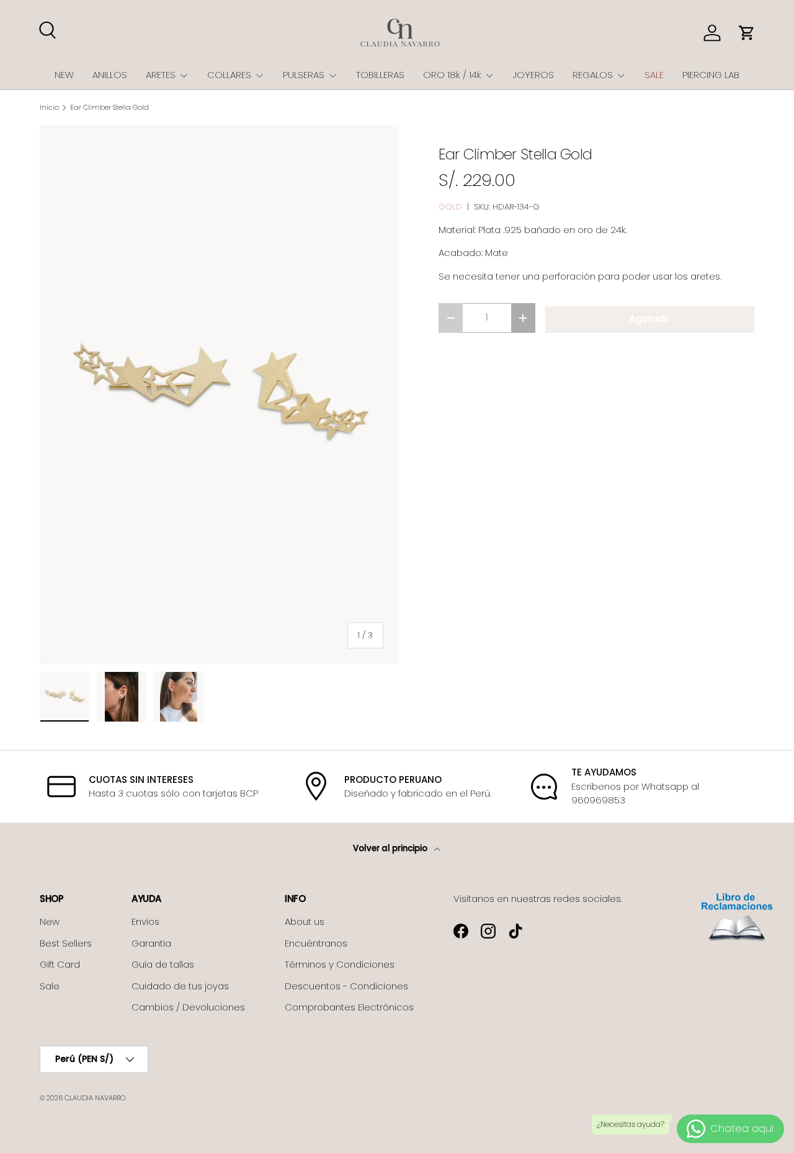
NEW (64, 74)
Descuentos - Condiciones (346, 985)
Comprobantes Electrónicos (349, 1007)
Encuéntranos (316, 943)
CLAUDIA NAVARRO (95, 1098)
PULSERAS (303, 74)
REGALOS (593, 74)
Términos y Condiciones (340, 964)
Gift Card (60, 964)
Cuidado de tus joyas (180, 985)
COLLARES (229, 74)
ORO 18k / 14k (452, 74)
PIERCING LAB (710, 74)
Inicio (49, 107)
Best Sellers (66, 943)
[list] (219, 394)
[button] (747, 32)
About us (304, 921)
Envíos (145, 921)
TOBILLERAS (380, 74)
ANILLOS (109, 74)
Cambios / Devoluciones (188, 1007)
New (50, 921)
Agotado (649, 319)
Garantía (151, 943)
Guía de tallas (163, 964)
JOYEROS (533, 74)
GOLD (450, 207)
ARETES (161, 74)
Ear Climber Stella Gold (109, 107)
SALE (654, 74)
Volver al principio (391, 848)
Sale (50, 985)
